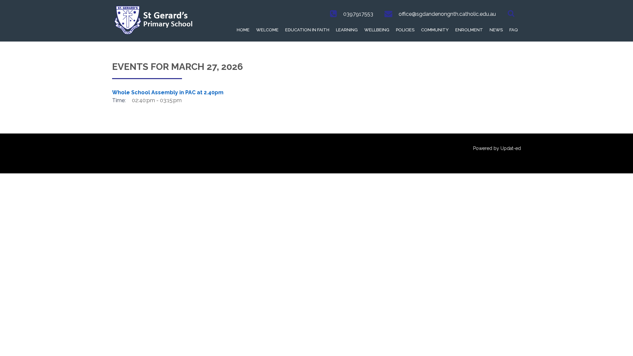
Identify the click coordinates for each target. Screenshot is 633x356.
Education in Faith (307, 29)
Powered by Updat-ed (497, 148)
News (496, 29)
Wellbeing (376, 29)
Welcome (267, 29)
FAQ (513, 29)
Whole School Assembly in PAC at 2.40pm (168, 92)
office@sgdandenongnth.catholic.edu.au (447, 14)
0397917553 (358, 14)
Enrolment (469, 29)
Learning (347, 29)
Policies (405, 29)
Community (435, 29)
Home (243, 29)
